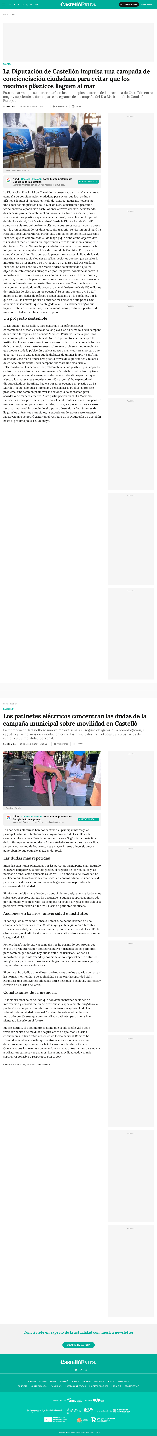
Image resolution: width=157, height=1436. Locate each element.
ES (36, 5)
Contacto (22, 1386)
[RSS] (27, 4)
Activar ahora (87, 182)
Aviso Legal (56, 1386)
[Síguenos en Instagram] (23, 4)
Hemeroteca (123, 1381)
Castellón (8, 709)
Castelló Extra (9, 106)
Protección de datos (75, 1386)
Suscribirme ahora (78, 1345)
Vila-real (42, 1381)
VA (31, 5)
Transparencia (132, 1386)
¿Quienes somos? (39, 1386)
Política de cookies (98, 1386)
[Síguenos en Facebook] (15, 4)
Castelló (32, 1381)
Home (5, 14)
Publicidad (116, 1386)
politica (7, 64)
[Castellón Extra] (78, 1365)
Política (111, 1381)
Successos (99, 1381)
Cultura (75, 1381)
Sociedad (86, 1381)
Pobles (53, 1381)
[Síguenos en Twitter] (19, 4)
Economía (64, 1381)
